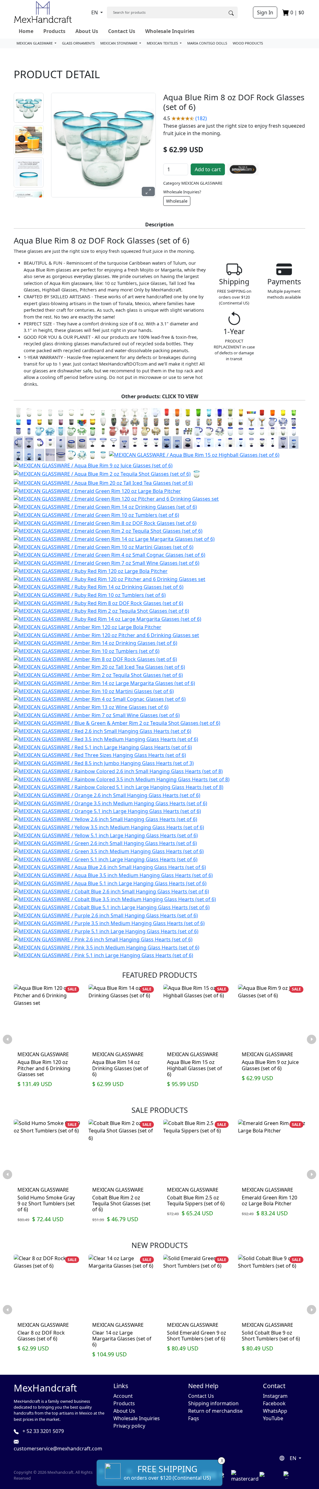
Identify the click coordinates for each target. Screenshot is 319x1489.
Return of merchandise (215, 1410)
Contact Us (121, 31)
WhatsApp (275, 1410)
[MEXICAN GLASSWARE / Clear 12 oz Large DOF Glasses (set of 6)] (71, 412)
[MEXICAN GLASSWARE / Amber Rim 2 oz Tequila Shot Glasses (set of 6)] (98, 674)
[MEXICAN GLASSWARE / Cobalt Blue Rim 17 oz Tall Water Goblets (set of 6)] (230, 442)
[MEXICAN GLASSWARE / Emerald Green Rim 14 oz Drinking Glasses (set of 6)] (105, 506)
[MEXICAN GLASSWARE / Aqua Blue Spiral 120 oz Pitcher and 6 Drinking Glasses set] (50, 431)
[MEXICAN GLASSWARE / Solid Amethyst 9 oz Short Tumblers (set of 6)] (60, 421)
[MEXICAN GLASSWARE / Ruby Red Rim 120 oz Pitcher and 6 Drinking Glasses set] (109, 578)
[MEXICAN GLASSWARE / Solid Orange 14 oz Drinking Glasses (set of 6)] (177, 412)
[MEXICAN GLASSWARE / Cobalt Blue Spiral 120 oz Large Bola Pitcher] (272, 421)
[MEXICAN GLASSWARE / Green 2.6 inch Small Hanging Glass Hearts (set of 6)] (105, 842)
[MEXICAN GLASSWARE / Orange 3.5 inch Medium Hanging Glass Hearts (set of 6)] (110, 802)
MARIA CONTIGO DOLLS (207, 43)
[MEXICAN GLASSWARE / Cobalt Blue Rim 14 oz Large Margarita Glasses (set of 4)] (103, 442)
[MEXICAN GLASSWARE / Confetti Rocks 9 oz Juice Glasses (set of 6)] (177, 421)
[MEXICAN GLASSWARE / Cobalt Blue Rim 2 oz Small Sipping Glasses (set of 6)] (82, 442)
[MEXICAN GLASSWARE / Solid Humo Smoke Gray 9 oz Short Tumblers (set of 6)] (71, 421)
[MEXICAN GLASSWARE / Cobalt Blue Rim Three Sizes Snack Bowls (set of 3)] (50, 454)
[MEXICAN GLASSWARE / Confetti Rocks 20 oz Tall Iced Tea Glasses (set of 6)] (145, 421)
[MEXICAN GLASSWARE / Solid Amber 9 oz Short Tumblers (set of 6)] (39, 421)
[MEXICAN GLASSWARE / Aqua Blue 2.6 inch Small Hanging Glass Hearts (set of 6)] (110, 866)
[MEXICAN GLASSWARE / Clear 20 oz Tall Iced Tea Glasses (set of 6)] (18, 412)
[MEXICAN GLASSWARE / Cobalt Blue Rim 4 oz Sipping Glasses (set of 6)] (71, 442)
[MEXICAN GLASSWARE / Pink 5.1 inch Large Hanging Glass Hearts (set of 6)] (103, 955)
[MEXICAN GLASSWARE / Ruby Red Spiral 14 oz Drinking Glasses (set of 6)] (135, 431)
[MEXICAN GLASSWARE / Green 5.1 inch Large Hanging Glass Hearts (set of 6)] (106, 858)
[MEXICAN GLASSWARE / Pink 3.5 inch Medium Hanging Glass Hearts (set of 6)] (106, 946)
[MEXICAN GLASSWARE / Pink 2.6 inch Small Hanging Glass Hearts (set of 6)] (103, 938)
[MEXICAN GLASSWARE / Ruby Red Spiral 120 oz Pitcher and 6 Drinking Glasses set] (124, 431)
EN (95, 12)
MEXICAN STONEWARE (119, 43)
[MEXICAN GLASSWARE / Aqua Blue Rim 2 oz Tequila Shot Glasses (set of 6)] (102, 473)
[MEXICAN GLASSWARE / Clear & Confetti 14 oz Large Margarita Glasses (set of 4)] (262, 421)
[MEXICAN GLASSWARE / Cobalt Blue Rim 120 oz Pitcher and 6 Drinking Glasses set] (219, 431)
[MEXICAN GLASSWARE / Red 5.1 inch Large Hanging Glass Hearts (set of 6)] (103, 746)
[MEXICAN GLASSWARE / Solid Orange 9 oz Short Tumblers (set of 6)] (272, 412)
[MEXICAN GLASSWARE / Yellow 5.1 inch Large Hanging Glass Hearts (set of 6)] (106, 834)
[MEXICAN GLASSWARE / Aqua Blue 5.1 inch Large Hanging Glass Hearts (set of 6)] (110, 882)
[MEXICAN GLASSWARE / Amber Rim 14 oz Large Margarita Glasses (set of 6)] (104, 682)
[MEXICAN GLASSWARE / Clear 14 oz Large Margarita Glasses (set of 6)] (124, 412)
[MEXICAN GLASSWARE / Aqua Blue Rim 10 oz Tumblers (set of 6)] (103, 454)
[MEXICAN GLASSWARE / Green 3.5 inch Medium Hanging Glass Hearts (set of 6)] (109, 850)
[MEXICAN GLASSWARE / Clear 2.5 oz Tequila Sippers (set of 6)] (103, 412)
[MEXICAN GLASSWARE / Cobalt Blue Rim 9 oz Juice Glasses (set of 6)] (262, 431)
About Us (86, 31)
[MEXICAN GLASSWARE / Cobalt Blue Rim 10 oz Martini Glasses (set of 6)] (113, 442)
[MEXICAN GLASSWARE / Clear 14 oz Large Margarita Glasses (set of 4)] (135, 412)
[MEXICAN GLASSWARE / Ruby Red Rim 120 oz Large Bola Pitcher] (91, 570)
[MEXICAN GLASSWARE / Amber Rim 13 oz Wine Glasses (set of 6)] (91, 706)
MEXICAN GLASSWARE (35, 43)
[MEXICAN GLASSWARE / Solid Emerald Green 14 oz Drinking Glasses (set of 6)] (198, 412)
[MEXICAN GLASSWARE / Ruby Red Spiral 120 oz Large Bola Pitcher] (113, 431)
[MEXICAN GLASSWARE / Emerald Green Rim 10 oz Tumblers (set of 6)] (96, 514)
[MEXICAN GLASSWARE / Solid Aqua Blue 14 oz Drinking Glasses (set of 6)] (209, 412)
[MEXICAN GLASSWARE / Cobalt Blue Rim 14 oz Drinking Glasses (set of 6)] (230, 431)
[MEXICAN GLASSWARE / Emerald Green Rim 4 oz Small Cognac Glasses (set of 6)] (109, 554)
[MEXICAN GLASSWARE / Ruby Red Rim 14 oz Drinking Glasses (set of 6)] (98, 586)
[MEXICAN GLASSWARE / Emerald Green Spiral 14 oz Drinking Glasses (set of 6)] (92, 431)
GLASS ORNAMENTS (78, 43)
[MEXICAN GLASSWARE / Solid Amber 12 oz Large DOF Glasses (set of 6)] (92, 421)
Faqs (193, 1418)
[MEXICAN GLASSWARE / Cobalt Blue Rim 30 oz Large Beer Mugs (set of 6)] (18, 442)
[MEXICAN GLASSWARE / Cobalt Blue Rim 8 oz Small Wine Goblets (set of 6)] (219, 442)
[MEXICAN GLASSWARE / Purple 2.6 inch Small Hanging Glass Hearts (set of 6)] (106, 914)
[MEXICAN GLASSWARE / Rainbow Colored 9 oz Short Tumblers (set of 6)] (82, 421)
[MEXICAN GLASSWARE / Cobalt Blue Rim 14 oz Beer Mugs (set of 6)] (39, 442)
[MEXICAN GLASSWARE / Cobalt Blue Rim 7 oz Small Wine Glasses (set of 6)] (209, 442)
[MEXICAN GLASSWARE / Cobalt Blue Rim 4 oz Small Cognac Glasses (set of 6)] (188, 442)
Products (54, 31)
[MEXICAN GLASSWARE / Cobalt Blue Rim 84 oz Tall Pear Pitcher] (198, 431)
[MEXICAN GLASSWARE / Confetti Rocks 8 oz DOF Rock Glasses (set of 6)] (188, 421)
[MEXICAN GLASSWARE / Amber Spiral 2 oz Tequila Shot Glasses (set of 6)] (177, 431)
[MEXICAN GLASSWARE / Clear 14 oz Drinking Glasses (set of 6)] (29, 412)
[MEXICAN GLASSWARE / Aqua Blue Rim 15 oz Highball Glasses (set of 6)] (194, 454)
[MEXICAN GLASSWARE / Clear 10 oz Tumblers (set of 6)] (39, 412)
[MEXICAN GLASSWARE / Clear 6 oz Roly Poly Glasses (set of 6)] (92, 412)
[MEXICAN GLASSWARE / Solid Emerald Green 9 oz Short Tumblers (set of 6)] (293, 412)
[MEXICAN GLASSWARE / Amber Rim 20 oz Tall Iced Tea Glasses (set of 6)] (99, 666)
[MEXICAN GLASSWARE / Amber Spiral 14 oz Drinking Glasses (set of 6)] (166, 431)
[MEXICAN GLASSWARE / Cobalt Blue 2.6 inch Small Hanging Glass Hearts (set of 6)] (111, 890)
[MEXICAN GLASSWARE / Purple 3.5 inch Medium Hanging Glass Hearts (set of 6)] (109, 922)
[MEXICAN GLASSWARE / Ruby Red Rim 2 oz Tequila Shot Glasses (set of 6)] (101, 610)
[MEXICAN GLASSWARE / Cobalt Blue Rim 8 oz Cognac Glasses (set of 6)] (177, 442)
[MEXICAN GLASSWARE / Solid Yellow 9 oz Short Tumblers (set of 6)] (283, 412)
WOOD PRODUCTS (248, 43)
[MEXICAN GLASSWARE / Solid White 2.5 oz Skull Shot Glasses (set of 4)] (103, 421)
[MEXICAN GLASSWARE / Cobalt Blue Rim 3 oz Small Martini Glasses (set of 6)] (124, 442)
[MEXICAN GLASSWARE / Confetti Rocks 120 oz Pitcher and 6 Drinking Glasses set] (135, 421)
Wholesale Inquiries (169, 31)
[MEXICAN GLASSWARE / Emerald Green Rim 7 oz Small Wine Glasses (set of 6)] (106, 562)
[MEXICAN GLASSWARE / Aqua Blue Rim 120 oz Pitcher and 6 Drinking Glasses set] (82, 454)
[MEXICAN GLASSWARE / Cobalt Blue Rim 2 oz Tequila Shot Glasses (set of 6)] (50, 442)
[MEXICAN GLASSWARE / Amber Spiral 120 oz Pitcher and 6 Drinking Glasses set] (156, 431)
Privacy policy (129, 1425)
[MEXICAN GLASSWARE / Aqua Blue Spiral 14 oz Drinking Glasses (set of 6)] (60, 431)
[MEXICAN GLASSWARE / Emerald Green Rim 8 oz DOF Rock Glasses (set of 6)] (105, 522)
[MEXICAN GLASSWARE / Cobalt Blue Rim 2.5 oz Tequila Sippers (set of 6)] (29, 454)
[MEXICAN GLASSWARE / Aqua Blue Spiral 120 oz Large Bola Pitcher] (39, 431)
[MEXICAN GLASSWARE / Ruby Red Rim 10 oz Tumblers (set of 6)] (90, 594)
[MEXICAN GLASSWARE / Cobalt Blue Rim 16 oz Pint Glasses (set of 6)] (283, 431)
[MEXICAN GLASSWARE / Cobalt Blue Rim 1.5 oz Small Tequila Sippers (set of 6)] (39, 454)
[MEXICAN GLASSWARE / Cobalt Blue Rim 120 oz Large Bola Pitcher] (209, 431)
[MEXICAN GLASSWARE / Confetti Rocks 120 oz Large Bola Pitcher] (124, 421)
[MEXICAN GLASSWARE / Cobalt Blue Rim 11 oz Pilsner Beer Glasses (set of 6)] (283, 442)
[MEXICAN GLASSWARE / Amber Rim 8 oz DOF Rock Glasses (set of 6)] (95, 658)
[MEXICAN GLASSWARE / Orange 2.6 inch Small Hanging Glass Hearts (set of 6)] (107, 794)
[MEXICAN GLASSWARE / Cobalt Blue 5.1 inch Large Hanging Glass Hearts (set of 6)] (112, 906)
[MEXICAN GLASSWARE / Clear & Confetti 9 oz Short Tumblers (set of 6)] (240, 421)
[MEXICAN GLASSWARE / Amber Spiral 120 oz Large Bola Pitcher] (145, 431)
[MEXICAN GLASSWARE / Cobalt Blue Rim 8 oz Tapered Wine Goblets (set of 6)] (240, 442)
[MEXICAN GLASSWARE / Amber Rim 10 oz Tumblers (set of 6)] (87, 650)
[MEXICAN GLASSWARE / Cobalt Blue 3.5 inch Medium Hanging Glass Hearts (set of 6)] (115, 899)
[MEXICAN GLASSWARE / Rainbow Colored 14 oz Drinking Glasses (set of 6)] (251, 412)
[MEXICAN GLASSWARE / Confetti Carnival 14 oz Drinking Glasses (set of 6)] (219, 421)
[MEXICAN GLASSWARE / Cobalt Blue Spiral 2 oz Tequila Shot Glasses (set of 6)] (29, 431)
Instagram (275, 1395)
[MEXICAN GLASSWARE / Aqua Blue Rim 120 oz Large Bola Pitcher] (71, 454)
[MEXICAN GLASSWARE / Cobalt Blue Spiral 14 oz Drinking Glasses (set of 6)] (293, 421)
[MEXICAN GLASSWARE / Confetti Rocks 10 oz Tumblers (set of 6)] (166, 421)
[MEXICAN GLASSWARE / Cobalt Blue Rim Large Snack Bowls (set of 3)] (60, 454)
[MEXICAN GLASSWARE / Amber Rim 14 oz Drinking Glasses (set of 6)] (95, 642)
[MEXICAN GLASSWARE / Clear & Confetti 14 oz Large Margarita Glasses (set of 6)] (251, 421)
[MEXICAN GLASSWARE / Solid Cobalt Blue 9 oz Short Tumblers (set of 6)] (29, 421)
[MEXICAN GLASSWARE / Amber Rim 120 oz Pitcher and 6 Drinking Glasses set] (106, 634)
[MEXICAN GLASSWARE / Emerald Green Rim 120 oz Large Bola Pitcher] (97, 490)
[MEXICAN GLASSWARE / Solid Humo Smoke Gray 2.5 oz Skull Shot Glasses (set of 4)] (113, 421)
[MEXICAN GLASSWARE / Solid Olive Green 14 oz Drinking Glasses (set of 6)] (230, 412)
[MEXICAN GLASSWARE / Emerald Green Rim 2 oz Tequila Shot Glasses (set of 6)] (108, 530)
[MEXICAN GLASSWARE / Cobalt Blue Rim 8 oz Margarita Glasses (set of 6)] (29, 442)
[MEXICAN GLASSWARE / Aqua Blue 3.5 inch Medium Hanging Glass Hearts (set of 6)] (113, 874)
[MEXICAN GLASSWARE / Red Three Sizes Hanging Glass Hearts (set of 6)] (100, 754)
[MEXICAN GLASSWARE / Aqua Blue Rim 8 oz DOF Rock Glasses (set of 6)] (196, 473)
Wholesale (177, 201)
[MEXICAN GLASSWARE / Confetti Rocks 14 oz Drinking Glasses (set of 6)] (156, 421)
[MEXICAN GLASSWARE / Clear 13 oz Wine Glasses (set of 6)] (145, 412)
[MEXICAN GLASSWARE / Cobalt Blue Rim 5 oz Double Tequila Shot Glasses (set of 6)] (60, 442)
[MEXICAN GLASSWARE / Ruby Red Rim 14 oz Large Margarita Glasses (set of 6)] (107, 618)
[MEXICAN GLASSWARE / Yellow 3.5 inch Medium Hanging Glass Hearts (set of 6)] (109, 826)
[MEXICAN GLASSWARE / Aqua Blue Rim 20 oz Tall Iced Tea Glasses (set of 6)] (103, 482)
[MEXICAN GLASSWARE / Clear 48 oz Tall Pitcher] (156, 412)
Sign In (265, 12)
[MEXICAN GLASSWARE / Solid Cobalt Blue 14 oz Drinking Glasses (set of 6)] (219, 412)
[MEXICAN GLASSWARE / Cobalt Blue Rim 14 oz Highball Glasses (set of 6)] (272, 431)
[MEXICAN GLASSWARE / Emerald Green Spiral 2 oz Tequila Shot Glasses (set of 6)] (103, 431)
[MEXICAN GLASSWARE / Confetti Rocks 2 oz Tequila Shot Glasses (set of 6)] (198, 421)
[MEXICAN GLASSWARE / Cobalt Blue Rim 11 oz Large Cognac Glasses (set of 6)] (166, 442)
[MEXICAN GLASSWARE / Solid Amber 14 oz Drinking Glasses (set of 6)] (240, 412)
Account (123, 1395)
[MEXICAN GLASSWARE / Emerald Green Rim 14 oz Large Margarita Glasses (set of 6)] (114, 538)
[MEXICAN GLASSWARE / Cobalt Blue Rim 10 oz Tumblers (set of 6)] (240, 431)
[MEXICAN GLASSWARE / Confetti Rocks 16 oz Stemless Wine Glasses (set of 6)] (209, 421)
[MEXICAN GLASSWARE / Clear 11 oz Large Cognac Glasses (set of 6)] (113, 412)
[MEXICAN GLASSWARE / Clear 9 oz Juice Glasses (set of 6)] (50, 412)
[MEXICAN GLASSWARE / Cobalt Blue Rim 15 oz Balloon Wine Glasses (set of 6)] (135, 442)
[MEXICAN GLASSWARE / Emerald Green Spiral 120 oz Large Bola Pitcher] (71, 431)
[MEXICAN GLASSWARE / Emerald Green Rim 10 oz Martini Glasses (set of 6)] (103, 546)
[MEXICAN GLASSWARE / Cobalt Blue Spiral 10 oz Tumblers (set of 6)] (18, 431)
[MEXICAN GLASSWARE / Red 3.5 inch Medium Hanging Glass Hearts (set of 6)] (106, 738)
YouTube (273, 1418)
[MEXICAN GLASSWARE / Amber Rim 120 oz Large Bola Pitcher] (87, 626)
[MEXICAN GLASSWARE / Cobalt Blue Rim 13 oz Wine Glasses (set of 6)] (198, 442)
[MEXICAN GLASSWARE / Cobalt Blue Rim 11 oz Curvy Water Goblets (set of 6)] (251, 442)
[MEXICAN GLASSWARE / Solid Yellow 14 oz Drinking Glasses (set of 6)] (188, 412)
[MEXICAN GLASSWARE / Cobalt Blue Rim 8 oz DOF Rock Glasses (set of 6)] (251, 431)
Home (26, 31)
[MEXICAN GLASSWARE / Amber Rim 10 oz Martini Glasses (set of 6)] (94, 690)
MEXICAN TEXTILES (163, 43)
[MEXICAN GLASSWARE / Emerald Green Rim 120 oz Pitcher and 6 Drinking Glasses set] (116, 498)
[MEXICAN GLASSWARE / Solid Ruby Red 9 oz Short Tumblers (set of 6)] (262, 412)
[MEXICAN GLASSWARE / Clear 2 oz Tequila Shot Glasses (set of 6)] (82, 412)
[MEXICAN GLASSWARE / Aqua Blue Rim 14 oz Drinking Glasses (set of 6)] (92, 454)
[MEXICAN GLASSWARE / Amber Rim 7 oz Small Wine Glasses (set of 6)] (97, 714)
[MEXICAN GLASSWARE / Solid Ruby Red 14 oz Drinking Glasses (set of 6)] (166, 412)
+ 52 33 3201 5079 (42, 1431)
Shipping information (213, 1403)
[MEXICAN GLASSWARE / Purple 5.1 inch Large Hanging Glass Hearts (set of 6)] (106, 930)
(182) (201, 118)
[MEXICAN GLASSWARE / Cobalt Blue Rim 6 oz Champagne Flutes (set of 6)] (272, 442)
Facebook (274, 1403)
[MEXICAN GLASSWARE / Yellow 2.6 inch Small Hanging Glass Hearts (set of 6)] (105, 818)
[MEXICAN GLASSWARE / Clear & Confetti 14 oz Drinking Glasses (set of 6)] (230, 421)
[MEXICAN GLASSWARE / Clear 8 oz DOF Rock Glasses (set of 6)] (60, 412)
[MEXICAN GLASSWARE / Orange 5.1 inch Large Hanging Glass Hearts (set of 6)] (107, 810)
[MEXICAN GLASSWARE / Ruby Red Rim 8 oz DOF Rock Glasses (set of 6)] (98, 602)
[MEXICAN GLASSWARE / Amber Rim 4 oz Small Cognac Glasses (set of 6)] (100, 698)
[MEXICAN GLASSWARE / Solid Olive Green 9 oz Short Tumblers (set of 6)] (50, 421)
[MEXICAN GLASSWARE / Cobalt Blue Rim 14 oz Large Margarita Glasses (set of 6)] (92, 442)
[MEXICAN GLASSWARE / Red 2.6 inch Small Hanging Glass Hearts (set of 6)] (102, 730)
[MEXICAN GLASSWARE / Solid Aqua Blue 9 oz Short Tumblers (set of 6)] (18, 421)
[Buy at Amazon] (243, 169)
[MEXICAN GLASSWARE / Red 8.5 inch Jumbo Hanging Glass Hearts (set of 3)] (104, 762)
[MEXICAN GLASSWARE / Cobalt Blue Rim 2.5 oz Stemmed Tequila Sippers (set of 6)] (293, 442)
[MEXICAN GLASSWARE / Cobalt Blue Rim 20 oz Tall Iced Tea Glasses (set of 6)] (293, 431)
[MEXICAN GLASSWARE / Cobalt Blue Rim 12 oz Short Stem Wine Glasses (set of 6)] (262, 442)
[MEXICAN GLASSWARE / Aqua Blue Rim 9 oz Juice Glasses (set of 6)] (93, 464)
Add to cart (208, 169)
